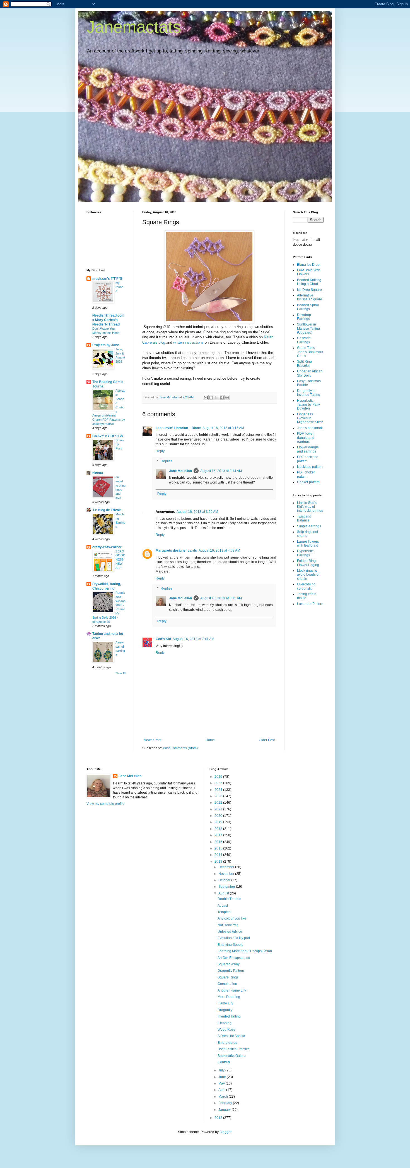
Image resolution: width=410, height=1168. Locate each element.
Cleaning (224, 1023)
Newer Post (152, 740)
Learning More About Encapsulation (245, 951)
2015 (218, 848)
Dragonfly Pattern (231, 971)
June (222, 1077)
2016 (218, 842)
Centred (224, 1062)
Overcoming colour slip (306, 586)
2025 (218, 783)
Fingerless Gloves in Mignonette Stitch (310, 418)
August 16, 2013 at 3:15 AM (223, 428)
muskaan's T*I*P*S (107, 279)
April (222, 1090)
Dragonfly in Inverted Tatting (308, 393)
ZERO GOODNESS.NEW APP (120, 559)
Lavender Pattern (310, 604)
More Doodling (229, 997)
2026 (218, 777)
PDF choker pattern (306, 474)
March (223, 1096)
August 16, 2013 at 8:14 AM (221, 471)
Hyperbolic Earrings (305, 553)
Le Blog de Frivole (107, 510)
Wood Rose (226, 1029)
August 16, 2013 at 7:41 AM (193, 639)
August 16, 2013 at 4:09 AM (219, 550)
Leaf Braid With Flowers (308, 272)
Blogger (225, 1132)
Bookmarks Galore (232, 1056)
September (227, 887)
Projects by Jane (105, 345)
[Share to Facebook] (222, 397)
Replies (166, 461)
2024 (218, 790)
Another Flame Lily (232, 990)
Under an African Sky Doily (309, 373)
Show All (120, 673)
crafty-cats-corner (107, 547)
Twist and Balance (304, 518)
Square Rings (228, 977)
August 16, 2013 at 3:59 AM (197, 512)
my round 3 (119, 287)
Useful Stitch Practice (234, 1049)
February (225, 1103)
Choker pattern (308, 482)
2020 (218, 816)
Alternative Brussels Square (309, 297)
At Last (223, 906)
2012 (218, 1118)
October (224, 880)
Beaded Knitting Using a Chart (309, 282)
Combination (227, 984)
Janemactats (133, 27)
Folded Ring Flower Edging (308, 563)
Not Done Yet (228, 925)
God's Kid (163, 639)
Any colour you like (232, 918)
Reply (160, 451)
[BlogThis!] (211, 397)
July (221, 1070)
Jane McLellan (180, 471)
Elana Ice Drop (308, 265)
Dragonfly (225, 1010)
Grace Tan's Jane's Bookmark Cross (310, 352)
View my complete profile (105, 804)
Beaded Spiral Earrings (308, 307)
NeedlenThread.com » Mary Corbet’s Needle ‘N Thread (108, 319)
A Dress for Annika (231, 1036)
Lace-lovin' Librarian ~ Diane (178, 428)
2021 (218, 809)
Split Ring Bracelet (304, 363)
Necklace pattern (310, 467)
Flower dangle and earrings (308, 449)
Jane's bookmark (310, 428)
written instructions (188, 342)
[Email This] (206, 397)
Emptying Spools (230, 945)
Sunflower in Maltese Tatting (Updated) (308, 328)
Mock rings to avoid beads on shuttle (308, 575)
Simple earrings (309, 526)
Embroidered (227, 1043)
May (222, 1083)
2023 (218, 796)
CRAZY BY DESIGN (107, 436)
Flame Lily (225, 1003)
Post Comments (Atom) (180, 748)
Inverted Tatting (229, 1016)
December (226, 867)
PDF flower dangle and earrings (305, 438)
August (224, 893)
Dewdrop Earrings (304, 317)
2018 (218, 829)
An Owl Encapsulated (234, 958)
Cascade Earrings (304, 340)
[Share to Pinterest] (227, 397)
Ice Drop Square (309, 290)
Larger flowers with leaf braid (308, 543)
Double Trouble (229, 899)
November (226, 874)
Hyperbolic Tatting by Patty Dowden (308, 405)
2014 (218, 855)
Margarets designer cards (176, 550)
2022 (218, 803)
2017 (218, 835)
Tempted (224, 912)
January (224, 1110)
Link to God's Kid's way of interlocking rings (310, 507)
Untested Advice (230, 932)
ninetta (97, 473)
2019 (218, 822)
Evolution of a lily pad (234, 938)
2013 (218, 861)
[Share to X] (216, 397)
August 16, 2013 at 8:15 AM (221, 598)
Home (210, 740)
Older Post (267, 740)
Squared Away (229, 964)
